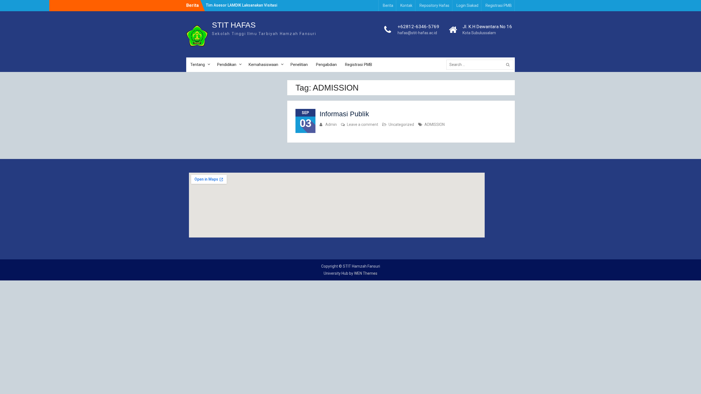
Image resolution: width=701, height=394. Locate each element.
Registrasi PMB (498, 5)
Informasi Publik (344, 114)
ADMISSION (434, 124)
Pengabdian (326, 64)
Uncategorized (401, 124)
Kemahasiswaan (263, 64)
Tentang (197, 64)
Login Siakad (467, 5)
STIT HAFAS (234, 25)
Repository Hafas (434, 5)
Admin (331, 124)
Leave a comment (362, 124)
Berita (388, 5)
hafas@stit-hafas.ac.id (417, 33)
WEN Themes (365, 273)
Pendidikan (226, 64)
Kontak (406, 5)
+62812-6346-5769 (418, 26)
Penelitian (299, 64)
